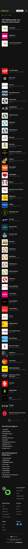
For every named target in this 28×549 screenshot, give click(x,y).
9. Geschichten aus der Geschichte (10, 474)
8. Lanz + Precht (5, 472)
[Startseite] (2, 15)
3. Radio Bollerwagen (7, 433)
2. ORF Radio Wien (6, 431)
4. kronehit (4, 435)
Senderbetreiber (20, 498)
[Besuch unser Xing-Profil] (20, 524)
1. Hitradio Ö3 (5, 429)
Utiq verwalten (5, 514)
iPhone (4, 524)
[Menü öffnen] (26, 11)
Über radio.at (19, 490)
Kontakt (18, 506)
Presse (18, 493)
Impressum (5, 511)
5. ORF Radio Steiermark (7, 437)
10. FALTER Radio (6, 476)
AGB (3, 506)
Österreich (14, 536)
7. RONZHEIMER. (6, 470)
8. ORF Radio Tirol (6, 444)
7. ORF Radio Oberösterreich (8, 442)
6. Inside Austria (5, 468)
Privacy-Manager (6, 517)
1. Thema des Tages (6, 458)
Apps (17, 508)
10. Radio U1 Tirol (6, 448)
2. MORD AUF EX (5, 460)
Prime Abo (18, 514)
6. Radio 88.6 (5, 440)
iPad (3, 527)
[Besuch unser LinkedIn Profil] (17, 524)
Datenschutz (5, 508)
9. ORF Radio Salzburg (7, 446)
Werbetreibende (20, 496)
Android (4, 529)
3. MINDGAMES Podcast (7, 462)
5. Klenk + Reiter (6, 466)
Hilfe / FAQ (18, 511)
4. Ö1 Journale (5, 464)
